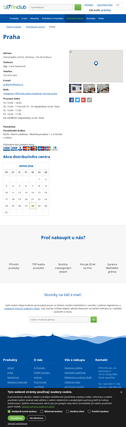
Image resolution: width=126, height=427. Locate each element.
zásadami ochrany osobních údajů (22, 308)
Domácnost (13, 377)
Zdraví (10, 367)
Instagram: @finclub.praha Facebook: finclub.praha (30, 93)
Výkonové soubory (53, 411)
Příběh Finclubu (42, 372)
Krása (10, 372)
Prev (6, 165)
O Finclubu (39, 367)
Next (46, 165)
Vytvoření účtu (104, 4)
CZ (118, 4)
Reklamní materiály (17, 382)
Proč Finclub (40, 382)
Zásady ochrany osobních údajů (38, 406)
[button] (96, 63)
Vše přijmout (16, 418)
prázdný (106, 10)
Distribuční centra (35, 26)
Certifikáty (39, 387)
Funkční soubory (100, 411)
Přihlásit (88, 4)
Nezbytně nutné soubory (24, 411)
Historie (38, 377)
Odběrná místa (72, 382)
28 (32, 205)
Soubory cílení (77, 411)
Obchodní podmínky (75, 372)
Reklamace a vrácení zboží (78, 377)
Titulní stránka (13, 26)
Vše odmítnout (36, 418)
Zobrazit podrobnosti (17, 423)
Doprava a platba (73, 367)
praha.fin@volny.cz (13, 84)
